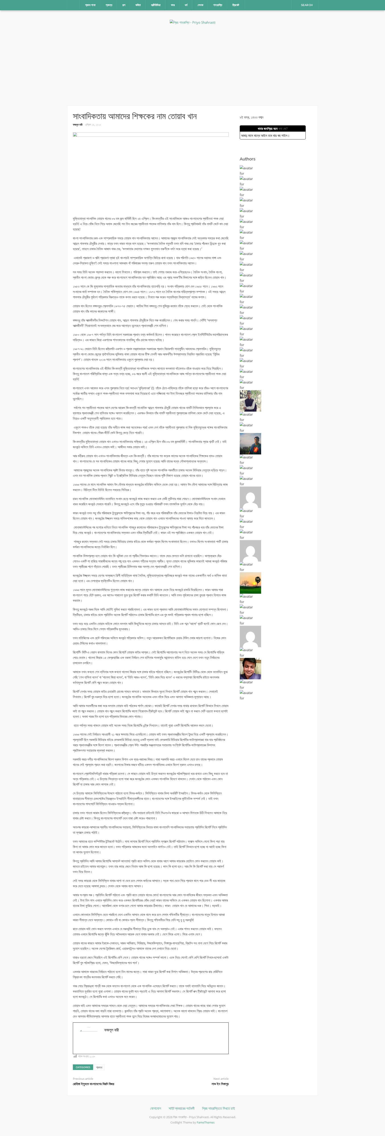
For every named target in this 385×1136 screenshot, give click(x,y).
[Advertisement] (192, 65)
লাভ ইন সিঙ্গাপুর (220, 1084)
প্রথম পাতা (90, 5)
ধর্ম (186, 5)
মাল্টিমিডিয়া (156, 5)
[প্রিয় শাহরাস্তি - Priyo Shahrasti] (192, 22)
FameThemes (206, 1122)
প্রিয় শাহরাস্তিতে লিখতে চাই (218, 1108)
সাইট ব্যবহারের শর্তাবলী (182, 1108)
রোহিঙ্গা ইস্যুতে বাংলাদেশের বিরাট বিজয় (93, 1084)
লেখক (200, 5)
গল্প (123, 5)
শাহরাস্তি (217, 5)
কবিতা (138, 5)
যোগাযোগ (155, 1108)
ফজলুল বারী (77, 124)
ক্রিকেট (235, 5)
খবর (173, 5)
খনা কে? (283, 128)
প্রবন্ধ (109, 5)
